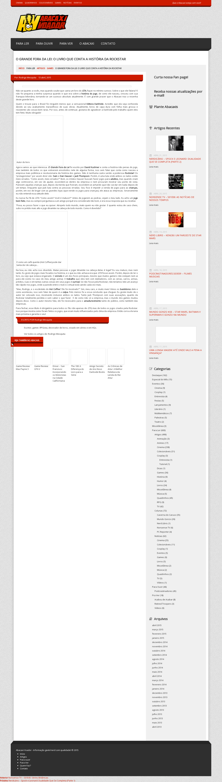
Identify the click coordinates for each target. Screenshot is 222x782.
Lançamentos (161, 404)
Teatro (158, 421)
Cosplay (159, 392)
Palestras (159, 417)
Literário (159, 409)
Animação (162, 438)
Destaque (157, 375)
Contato (108, 43)
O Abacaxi (86, 43)
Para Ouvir (44, 43)
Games (58, 2)
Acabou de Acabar (164, 599)
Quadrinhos (31, 2)
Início (22, 68)
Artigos (41, 68)
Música (160, 493)
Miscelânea (162, 489)
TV (158, 506)
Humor (160, 481)
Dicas (159, 468)
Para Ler (22, 43)
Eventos (78, 2)
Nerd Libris (162, 523)
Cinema (19, 2)
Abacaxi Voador (24, 750)
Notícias (67, 2)
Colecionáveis (46, 2)
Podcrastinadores (163, 591)
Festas (158, 400)
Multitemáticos (162, 413)
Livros (160, 485)
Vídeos (158, 608)
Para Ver (66, 43)
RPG (159, 502)
